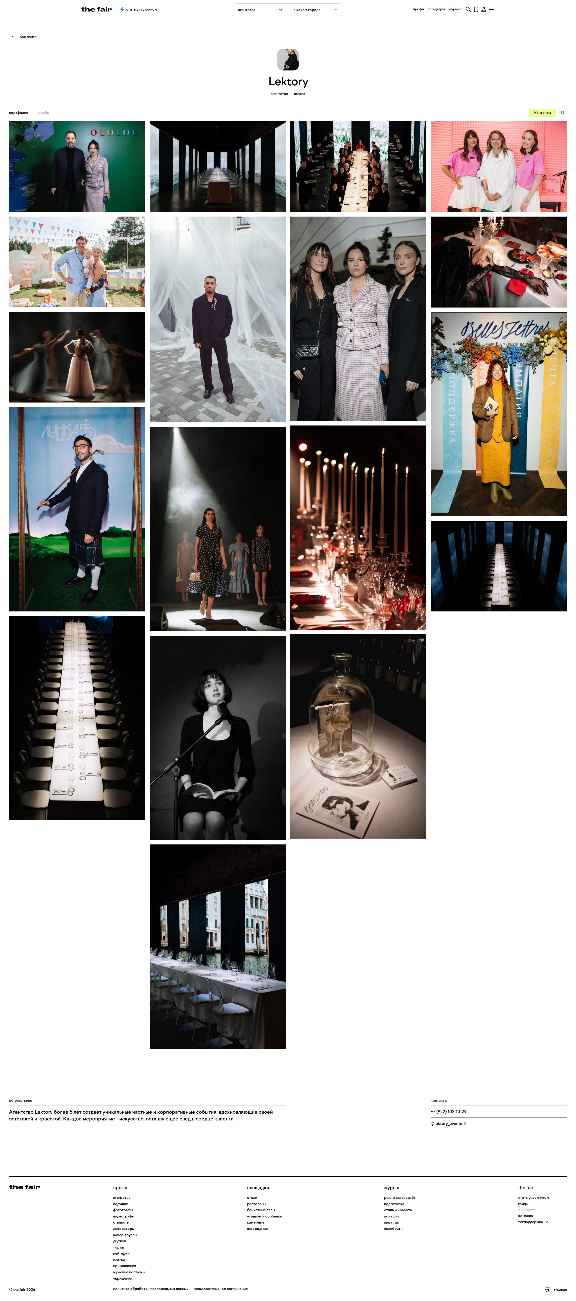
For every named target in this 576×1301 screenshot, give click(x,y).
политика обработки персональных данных (150, 1289)
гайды (523, 1204)
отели (252, 1197)
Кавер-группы (125, 1235)
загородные (257, 1228)
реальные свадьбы (400, 1197)
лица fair (391, 1222)
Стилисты (121, 1222)
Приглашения (124, 1266)
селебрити (393, 1228)
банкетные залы (261, 1210)
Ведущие (120, 1204)
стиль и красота (398, 1210)
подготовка (394, 1204)
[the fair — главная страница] (96, 9)
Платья (119, 1260)
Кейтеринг (122, 1253)
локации (391, 1216)
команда (525, 1216)
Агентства (121, 1197)
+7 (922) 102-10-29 (449, 1111)
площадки (436, 9)
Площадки (258, 1187)
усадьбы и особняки (264, 1216)
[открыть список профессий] (281, 9)
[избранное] (476, 9)
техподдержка (530, 1222)
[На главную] (24, 1186)
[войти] (483, 9)
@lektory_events (446, 1123)
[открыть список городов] (336, 9)
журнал (454, 9)
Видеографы (123, 1216)
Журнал (392, 1187)
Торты (118, 1247)
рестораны (256, 1204)
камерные (255, 1222)
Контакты (542, 113)
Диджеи (119, 1241)
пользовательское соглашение (221, 1289)
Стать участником (141, 9)
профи (418, 9)
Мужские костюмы (129, 1272)
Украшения (122, 1278)
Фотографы (123, 1210)
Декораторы (124, 1228)
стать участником (533, 1197)
